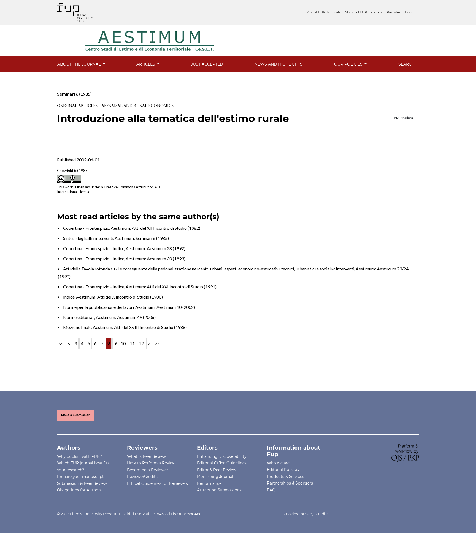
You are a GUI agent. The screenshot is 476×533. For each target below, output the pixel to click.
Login (410, 12)
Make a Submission (75, 415)
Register (394, 12)
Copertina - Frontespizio (86, 228)
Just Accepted (207, 64)
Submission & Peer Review (82, 483)
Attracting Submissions (219, 490)
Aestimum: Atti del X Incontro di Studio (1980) (119, 296)
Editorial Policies (283, 469)
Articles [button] (146, 64)
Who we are (278, 463)
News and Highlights (278, 64)
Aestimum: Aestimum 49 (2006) (126, 317)
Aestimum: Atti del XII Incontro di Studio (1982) (155, 228)
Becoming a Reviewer (147, 470)
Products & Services (285, 476)
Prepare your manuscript (80, 476)
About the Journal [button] (79, 64)
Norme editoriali (79, 317)
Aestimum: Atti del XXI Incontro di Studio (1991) (171, 286)
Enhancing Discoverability (221, 456)
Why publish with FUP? (79, 456)
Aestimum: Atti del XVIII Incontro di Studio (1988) (140, 327)
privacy (307, 514)
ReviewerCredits (142, 476)
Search (406, 64)
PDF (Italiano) (404, 118)
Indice (69, 296)
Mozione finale (77, 327)
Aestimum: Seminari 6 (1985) (142, 238)
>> (157, 343)
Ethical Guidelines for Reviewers (157, 483)
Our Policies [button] (349, 64)
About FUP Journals (323, 12)
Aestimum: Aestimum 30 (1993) (155, 258)
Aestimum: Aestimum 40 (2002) (165, 307)
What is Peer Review (146, 456)
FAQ (271, 490)
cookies (291, 514)
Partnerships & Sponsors (290, 483)
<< (61, 343)
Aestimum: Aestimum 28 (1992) (155, 248)
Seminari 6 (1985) (74, 93)
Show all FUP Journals (363, 12)
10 (123, 343)
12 (141, 343)
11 (132, 343)
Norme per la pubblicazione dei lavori (99, 307)
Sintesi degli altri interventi (88, 238)
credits (322, 514)
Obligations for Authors (79, 490)
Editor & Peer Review (216, 470)
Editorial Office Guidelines (222, 463)
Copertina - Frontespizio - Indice (94, 248)
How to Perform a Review (151, 463)
